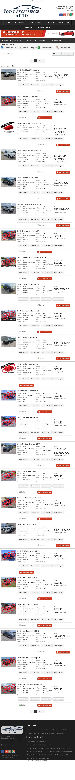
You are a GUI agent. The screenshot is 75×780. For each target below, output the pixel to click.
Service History (29, 48)
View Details (23, 85)
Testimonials (60, 733)
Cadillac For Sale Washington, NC (38, 742)
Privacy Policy (5, 755)
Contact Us (35, 85)
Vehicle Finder (46, 730)
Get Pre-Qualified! (40, 733)
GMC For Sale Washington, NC (60, 748)
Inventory (36, 730)
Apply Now (46, 85)
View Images (58, 85)
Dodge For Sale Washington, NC (38, 748)
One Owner (9, 48)
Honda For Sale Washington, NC (37, 751)
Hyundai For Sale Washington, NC (61, 751)
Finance (29, 733)
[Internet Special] (8, 257)
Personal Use (65, 48)
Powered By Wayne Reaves (37, 761)
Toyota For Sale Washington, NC (38, 758)
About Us (55, 730)
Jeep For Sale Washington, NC (37, 755)
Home (29, 730)
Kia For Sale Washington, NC (58, 755)
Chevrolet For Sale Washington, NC (39, 745)
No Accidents (46, 48)
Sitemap (11, 757)
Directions (4, 757)
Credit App (50, 733)
